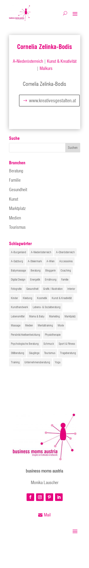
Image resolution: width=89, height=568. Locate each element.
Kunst (13, 199)
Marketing (54, 316)
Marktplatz (17, 208)
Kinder (14, 298)
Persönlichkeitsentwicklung (25, 334)
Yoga (57, 362)
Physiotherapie (53, 334)
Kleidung (27, 298)
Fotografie (16, 289)
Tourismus (17, 227)
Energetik (35, 279)
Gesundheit (18, 189)
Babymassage (18, 270)
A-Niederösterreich (28, 61)
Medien (15, 217)
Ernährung (50, 279)
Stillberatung (17, 353)
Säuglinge (34, 353)
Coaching (66, 270)
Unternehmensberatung (37, 362)
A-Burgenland (18, 252)
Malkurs (46, 68)
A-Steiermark (35, 261)
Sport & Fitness (67, 343)
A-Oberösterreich (65, 252)
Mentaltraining (45, 325)
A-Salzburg (17, 261)
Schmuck (48, 343)
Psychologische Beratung (25, 343)
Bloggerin (50, 270)
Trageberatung (68, 353)
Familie (15, 180)
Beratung (16, 170)
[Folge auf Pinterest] (49, 497)
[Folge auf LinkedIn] (59, 497)
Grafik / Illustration (53, 289)
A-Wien (51, 261)
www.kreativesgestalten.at (52, 100)
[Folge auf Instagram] (40, 497)
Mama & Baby (36, 316)
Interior (71, 289)
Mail (47, 514)
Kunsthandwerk (19, 307)
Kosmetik (42, 298)
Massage (15, 325)
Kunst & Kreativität (61, 61)
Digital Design (18, 279)
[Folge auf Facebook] (30, 497)
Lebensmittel (17, 316)
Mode (61, 325)
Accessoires (66, 261)
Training (15, 362)
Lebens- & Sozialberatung (47, 307)
